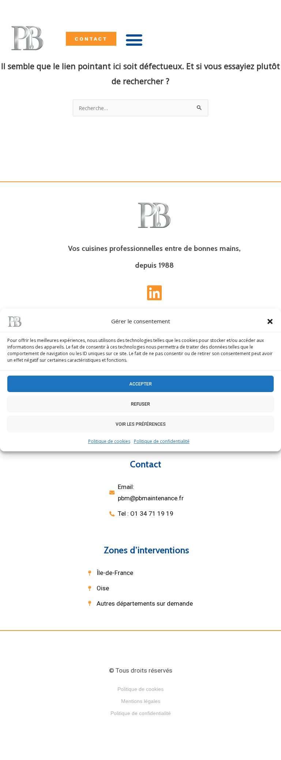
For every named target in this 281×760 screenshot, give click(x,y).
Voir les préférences (141, 423)
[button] (270, 321)
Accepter (140, 383)
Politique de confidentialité (162, 441)
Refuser (140, 403)
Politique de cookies (109, 441)
